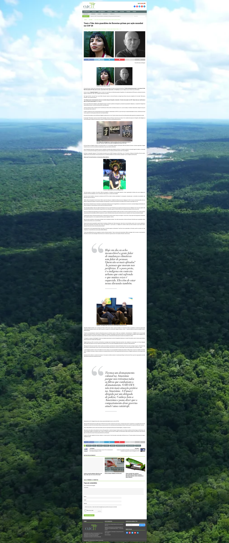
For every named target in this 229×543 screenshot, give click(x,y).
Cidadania (109, 11)
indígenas (113, 445)
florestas (100, 445)
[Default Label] (142, 6)
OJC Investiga (86, 11)
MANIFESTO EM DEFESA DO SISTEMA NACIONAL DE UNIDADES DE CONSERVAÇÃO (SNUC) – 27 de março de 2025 (114, 528)
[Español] (141, 3)
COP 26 (94, 445)
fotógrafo (106, 445)
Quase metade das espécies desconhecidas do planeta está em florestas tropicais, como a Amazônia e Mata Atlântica (135, 475)
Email (85, 499)
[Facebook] (134, 6)
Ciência (116, 11)
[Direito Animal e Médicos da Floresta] (114, 465)
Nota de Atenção (108, 534)
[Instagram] (137, 6)
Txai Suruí (138, 445)
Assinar (142, 525)
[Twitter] (139, 6)
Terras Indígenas (130, 445)
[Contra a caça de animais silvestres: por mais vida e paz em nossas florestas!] (93, 465)
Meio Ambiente (101, 11)
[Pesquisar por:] (139, 16)
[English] (140, 3)
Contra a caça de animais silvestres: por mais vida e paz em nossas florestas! (93, 474)
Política (94, 11)
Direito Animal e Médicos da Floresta (113, 473)
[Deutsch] (145, 3)
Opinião (134, 11)
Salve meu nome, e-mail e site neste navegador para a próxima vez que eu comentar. (101, 506)
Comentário (86, 487)
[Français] (143, 3)
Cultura (122, 11)
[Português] (138, 3)
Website (85, 503)
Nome (85, 496)
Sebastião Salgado (121, 445)
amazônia (89, 445)
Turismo (128, 11)
